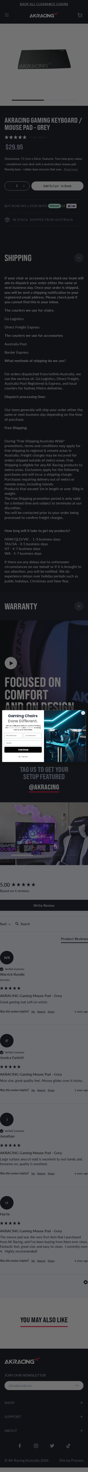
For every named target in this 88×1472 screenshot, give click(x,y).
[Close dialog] (83, 713)
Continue (23, 749)
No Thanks (23, 756)
